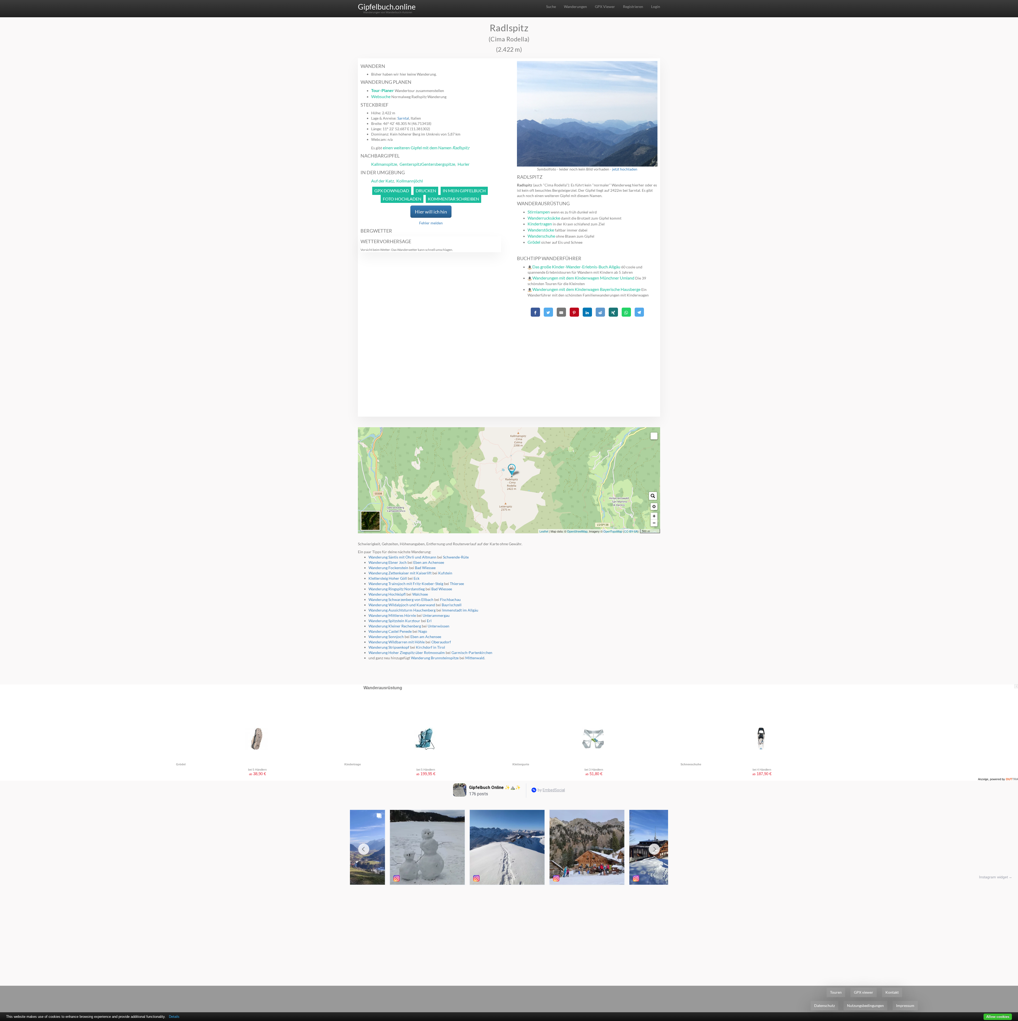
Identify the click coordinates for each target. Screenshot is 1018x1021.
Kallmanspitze (384, 164)
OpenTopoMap (612, 531)
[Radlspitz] (512, 470)
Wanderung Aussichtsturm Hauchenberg (402, 610)
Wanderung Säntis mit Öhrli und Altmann (402, 557)
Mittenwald (474, 658)
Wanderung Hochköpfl (387, 594)
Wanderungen (575, 6)
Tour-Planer (382, 90)
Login (655, 6)
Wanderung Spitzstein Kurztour (394, 620)
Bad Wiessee (425, 567)
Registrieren (633, 6)
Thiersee (457, 583)
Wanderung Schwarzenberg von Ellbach (400, 599)
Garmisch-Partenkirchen (471, 652)
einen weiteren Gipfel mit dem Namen (426, 147)
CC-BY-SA (631, 531)
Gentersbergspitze (438, 164)
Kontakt (892, 992)
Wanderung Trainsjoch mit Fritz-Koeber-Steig (405, 583)
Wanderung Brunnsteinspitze (435, 658)
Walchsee (420, 594)
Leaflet (543, 531)
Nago (422, 631)
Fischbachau (450, 599)
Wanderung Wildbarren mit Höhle (396, 642)
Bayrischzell (452, 605)
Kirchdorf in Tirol (430, 647)
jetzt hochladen (624, 169)
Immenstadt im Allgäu (460, 610)
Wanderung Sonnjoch (386, 636)
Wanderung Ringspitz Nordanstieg (396, 589)
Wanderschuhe (541, 235)
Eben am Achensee (428, 562)
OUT (1012, 779)
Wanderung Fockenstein (388, 567)
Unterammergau (436, 615)
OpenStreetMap (577, 531)
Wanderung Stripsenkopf (388, 647)
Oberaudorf (441, 642)
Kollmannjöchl (409, 180)
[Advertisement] (587, 355)
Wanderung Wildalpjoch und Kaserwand (401, 605)
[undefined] (654, 436)
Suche (551, 6)
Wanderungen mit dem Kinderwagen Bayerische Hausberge (586, 289)
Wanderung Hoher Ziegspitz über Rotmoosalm (406, 652)
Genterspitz (410, 164)
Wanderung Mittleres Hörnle (392, 615)
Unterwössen (438, 626)
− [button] (654, 523)
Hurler (463, 164)
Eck (416, 578)
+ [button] (654, 516)
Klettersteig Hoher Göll (387, 578)
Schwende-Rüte (456, 557)
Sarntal (403, 118)
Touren (836, 992)
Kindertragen (540, 223)
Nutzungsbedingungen (865, 1005)
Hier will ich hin (431, 212)
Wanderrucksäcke (544, 217)
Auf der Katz (382, 180)
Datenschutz (824, 1005)
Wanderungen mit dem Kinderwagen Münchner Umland (583, 277)
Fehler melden (431, 223)
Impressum (905, 1005)
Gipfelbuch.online (387, 6)
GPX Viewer (605, 6)
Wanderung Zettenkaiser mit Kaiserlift (400, 573)
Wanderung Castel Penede (390, 631)
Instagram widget (993, 877)
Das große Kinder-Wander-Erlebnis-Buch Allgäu (576, 266)
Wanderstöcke (541, 229)
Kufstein (445, 573)
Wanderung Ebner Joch (387, 562)
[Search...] (653, 496)
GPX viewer (863, 992)
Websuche (380, 96)
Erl (429, 620)
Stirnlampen (539, 211)
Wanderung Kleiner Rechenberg (394, 626)
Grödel (534, 242)
